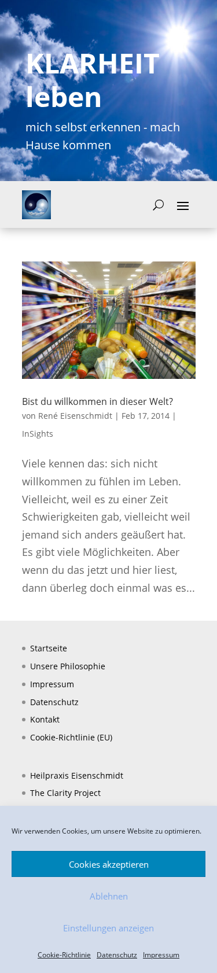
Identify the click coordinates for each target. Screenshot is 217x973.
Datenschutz (117, 955)
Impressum (161, 955)
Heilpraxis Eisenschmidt (76, 775)
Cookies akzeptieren (109, 864)
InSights (37, 433)
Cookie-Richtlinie (64, 955)
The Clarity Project (65, 792)
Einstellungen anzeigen (108, 928)
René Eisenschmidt (75, 415)
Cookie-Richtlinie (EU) (71, 737)
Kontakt (45, 719)
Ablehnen (109, 896)
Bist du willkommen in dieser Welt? (97, 401)
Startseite (48, 648)
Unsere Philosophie (67, 666)
